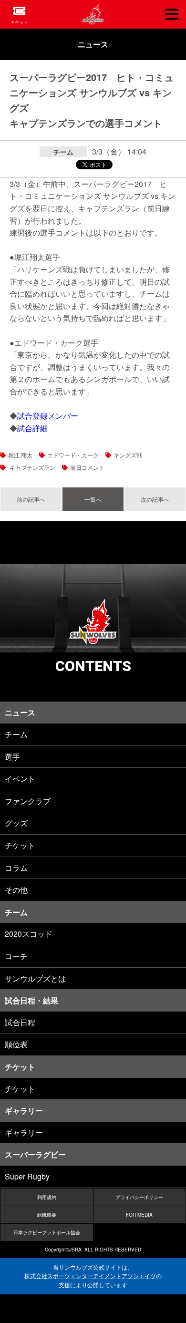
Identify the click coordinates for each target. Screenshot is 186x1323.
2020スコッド (28, 933)
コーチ (16, 956)
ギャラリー (24, 1132)
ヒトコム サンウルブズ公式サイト (93, 14)
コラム (16, 867)
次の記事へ (155, 499)
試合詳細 (32, 428)
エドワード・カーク (73, 455)
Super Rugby (27, 1176)
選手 (12, 756)
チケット (19, 22)
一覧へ (93, 499)
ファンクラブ (28, 801)
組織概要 (46, 1214)
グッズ (16, 822)
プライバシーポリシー (139, 1197)
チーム (16, 734)
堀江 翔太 (20, 455)
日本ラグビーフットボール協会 (46, 1232)
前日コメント (87, 467)
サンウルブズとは (35, 978)
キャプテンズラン (31, 467)
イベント (20, 778)
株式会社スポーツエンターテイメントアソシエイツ (90, 1276)
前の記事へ (31, 499)
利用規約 (46, 1197)
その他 (16, 889)
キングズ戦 (128, 455)
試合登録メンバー (47, 415)
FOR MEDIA (139, 1214)
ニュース (93, 44)
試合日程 (20, 1022)
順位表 (16, 1044)
